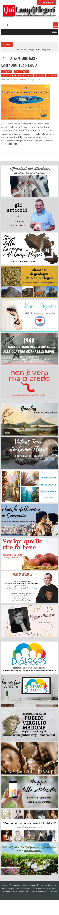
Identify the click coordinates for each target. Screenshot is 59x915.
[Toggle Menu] (54, 32)
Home (19, 49)
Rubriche (52, 75)
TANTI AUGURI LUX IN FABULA (19, 65)
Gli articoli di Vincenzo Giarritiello (17, 75)
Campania (6, 71)
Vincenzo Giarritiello (18, 79)
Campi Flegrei (21, 71)
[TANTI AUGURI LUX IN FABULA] (25, 102)
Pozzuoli (39, 75)
